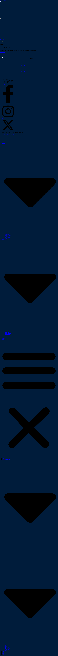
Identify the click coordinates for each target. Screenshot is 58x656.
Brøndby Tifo (7, 332)
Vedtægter (6, 236)
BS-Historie (7, 238)
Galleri (3, 336)
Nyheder (3, 143)
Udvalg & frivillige (8, 237)
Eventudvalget (35, 65)
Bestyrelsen (20, 61)
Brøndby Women (8, 333)
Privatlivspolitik (6, 134)
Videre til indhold (3, 0)
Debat (3, 337)
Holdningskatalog (21, 65)
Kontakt (47, 67)
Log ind (47, 60)
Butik (47, 61)
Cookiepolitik (12, 134)
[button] (29, 399)
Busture (33, 60)
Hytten (33, 61)
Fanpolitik (6, 335)
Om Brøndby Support (22, 60)
